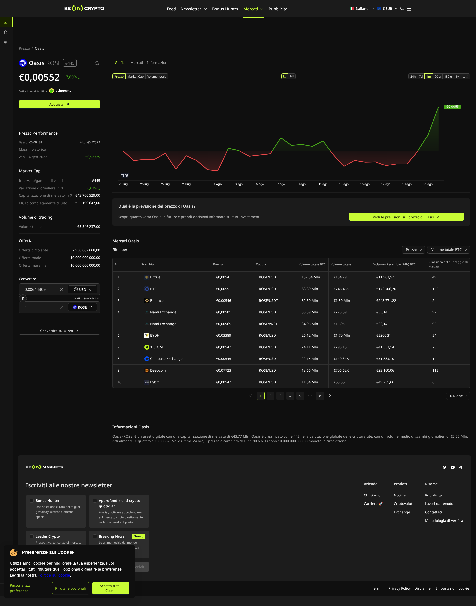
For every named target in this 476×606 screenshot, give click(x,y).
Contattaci (433, 512)
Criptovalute (404, 503)
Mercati (250, 9)
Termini (378, 588)
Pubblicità (278, 9)
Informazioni (157, 62)
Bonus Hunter (225, 9)
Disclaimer (423, 588)
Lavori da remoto (439, 503)
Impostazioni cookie (452, 588)
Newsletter (191, 9)
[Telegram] (460, 468)
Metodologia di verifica (444, 520)
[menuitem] (6, 22)
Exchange (402, 512)
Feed (171, 9)
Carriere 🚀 (373, 503)
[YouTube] (452, 468)
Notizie (400, 495)
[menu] (6, 32)
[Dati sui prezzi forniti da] (60, 91)
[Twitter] (444, 468)
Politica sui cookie (54, 575)
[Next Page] (330, 396)
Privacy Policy (399, 588)
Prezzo (24, 48)
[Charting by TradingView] (125, 175)
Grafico (120, 62)
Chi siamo (372, 495)
